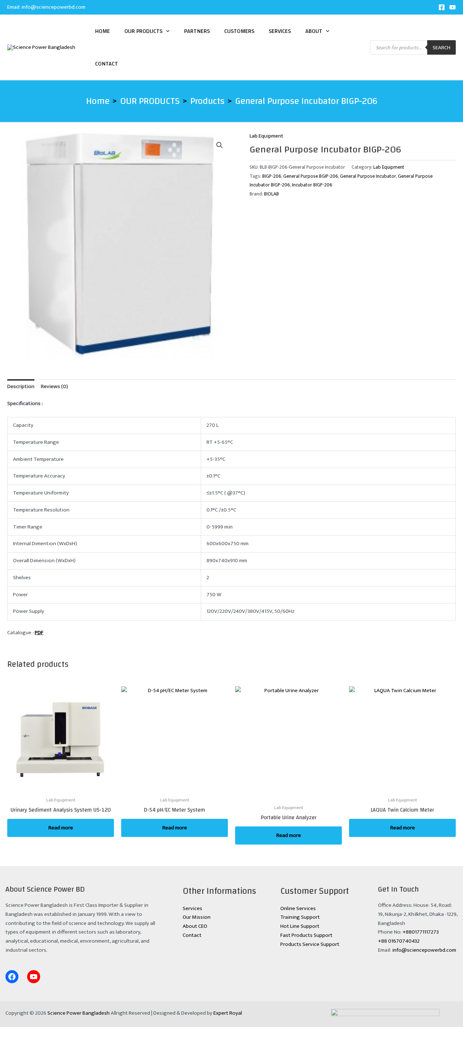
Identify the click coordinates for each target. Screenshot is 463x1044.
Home (102, 31)
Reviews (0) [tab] (54, 386)
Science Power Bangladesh (78, 1013)
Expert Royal (227, 1013)
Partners (197, 31)
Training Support (300, 917)
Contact (106, 63)
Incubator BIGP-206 (312, 185)
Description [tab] (20, 386)
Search (441, 47)
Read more (60, 827)
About (313, 31)
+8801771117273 (421, 931)
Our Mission (197, 917)
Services (280, 31)
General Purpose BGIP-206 (310, 176)
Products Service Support (309, 944)
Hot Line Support (299, 926)
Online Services (298, 908)
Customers (239, 31)
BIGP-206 (271, 176)
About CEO (195, 926)
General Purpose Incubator (368, 176)
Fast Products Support (306, 935)
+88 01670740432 (399, 941)
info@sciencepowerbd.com (53, 7)
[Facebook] (441, 7)
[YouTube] (452, 7)
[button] (166, 31)
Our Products (143, 31)
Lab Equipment (266, 135)
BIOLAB (271, 194)
